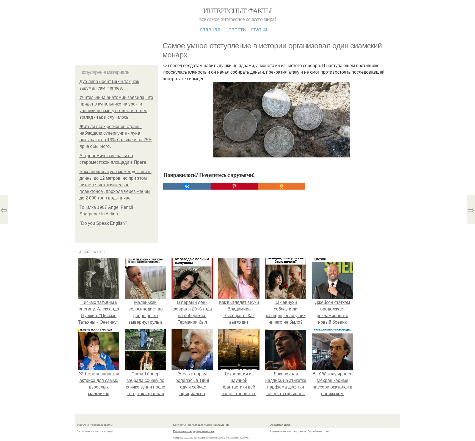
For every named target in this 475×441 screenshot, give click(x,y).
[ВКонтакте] (187, 186)
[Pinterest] (234, 186)
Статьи (259, 29)
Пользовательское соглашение (209, 424)
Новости (235, 29)
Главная (210, 29)
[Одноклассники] (281, 186)
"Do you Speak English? (103, 223)
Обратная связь (280, 424)
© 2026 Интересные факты (94, 424)
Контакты (179, 424)
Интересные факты (237, 10)
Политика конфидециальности (193, 431)
